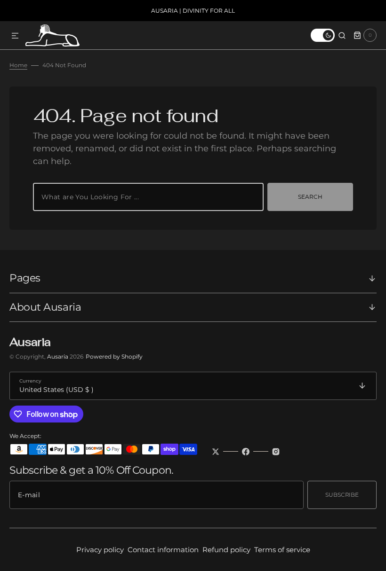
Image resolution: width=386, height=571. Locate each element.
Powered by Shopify (114, 356)
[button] (15, 36)
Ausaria (58, 356)
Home (18, 65)
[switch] (323, 35)
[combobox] (148, 197)
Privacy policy (100, 549)
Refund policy (226, 549)
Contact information (163, 549)
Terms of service (282, 549)
